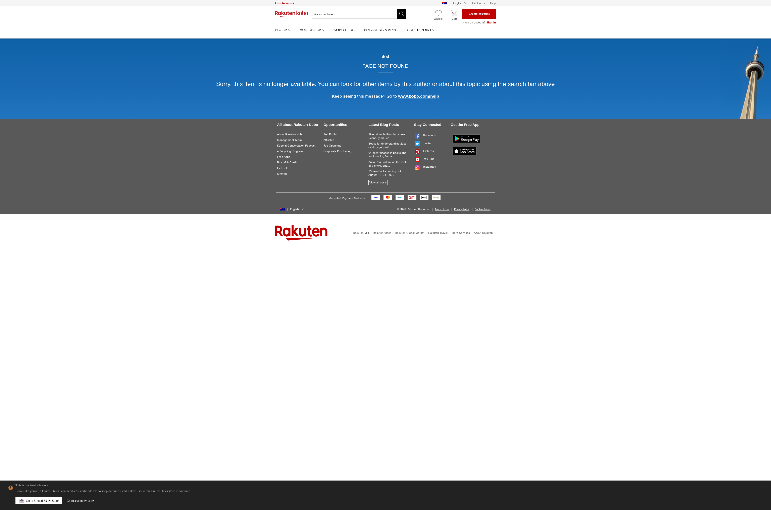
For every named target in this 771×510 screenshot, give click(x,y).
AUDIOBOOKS (312, 30)
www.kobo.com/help (418, 96)
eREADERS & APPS (381, 30)
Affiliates (328, 140)
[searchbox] (359, 14)
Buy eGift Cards (287, 162)
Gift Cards (478, 3)
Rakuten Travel (438, 232)
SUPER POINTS (421, 30)
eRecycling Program (290, 151)
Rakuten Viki (361, 232)
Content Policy (483, 209)
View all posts (378, 182)
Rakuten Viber (382, 232)
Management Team (289, 140)
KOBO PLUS (345, 30)
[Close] (763, 486)
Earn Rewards (284, 3)
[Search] (401, 14)
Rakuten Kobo (291, 13)
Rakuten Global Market (409, 232)
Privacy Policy (461, 209)
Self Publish (330, 134)
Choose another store (80, 500)
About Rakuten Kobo (290, 134)
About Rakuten (483, 232)
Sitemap (282, 173)
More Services (461, 232)
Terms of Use (442, 209)
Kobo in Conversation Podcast (296, 145)
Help (493, 3)
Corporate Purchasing (337, 151)
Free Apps (283, 156)
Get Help (282, 168)
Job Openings (332, 145)
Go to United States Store (42, 500)
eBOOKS (283, 30)
